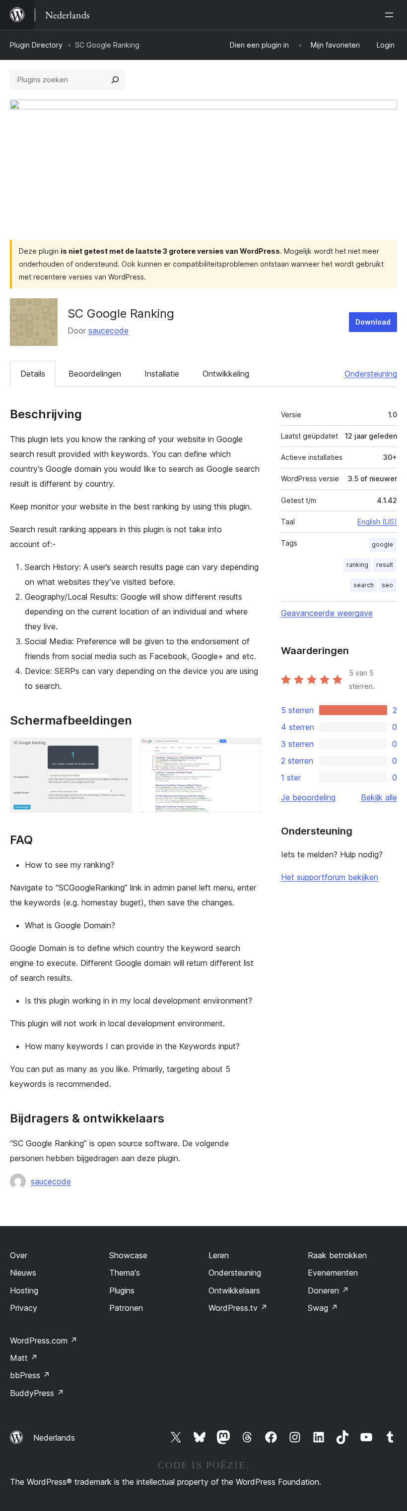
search (363, 585)
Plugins (122, 1290)
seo (387, 585)
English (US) (377, 521)
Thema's (124, 1273)
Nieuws (23, 1273)
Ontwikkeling (226, 374)
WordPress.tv (238, 1308)
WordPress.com (43, 1340)
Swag (323, 1308)
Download (373, 322)
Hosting (24, 1290)
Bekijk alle (379, 797)
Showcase (128, 1255)
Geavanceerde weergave (327, 613)
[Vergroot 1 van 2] (119, 751)
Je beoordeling (308, 797)
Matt (24, 1358)
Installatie (161, 374)
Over (18, 1255)
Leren (218, 1255)
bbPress (30, 1375)
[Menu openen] (391, 15)
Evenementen (333, 1273)
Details (32, 374)
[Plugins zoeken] (115, 80)
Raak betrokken (337, 1255)
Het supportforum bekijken (329, 877)
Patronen (126, 1308)
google (382, 544)
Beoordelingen (94, 374)
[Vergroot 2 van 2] (248, 751)
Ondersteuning (370, 374)
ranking (357, 564)
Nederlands (54, 1438)
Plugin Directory (36, 45)
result (384, 564)
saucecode (108, 331)
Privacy (23, 1308)
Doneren (328, 1290)
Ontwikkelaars (234, 1290)
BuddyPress (37, 1393)
